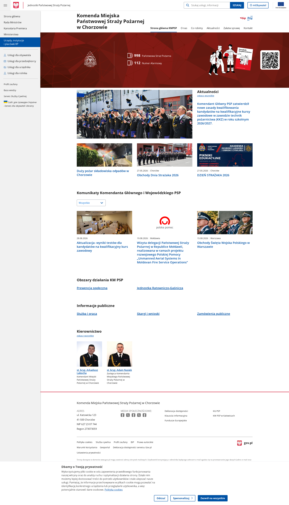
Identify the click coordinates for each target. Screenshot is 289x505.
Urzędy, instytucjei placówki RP (14, 42)
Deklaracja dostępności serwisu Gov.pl (132, 447)
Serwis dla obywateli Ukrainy (20, 104)
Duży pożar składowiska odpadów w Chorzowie (103, 173)
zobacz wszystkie (205, 95)
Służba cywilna (103, 442)
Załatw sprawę (232, 28)
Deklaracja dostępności (176, 411)
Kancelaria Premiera (15, 28)
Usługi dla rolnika (17, 73)
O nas (184, 28)
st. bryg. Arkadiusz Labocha (87, 371)
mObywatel (259, 5)
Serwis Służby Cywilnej (15, 96)
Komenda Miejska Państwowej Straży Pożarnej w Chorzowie (110, 21)
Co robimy (197, 28)
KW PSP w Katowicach (224, 415)
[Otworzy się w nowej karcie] (123, 415)
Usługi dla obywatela (19, 55)
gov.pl (248, 447)
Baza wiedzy (10, 90)
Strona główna (15, 16)
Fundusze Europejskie (176, 420)
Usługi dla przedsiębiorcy (21, 61)
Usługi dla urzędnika (18, 67)
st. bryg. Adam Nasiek (119, 370)
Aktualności (213, 28)
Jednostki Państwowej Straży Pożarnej (49, 5)
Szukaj (237, 5)
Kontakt (248, 28)
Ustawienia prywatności (89, 452)
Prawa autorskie (145, 442)
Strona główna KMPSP (163, 28)
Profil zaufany (10, 84)
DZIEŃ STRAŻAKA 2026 (213, 175)
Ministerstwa (11, 34)
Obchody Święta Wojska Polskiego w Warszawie (223, 245)
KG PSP (216, 411)
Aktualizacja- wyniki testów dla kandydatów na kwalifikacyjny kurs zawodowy (102, 247)
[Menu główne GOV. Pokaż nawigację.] (5, 5)
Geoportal (105, 447)
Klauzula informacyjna (176, 415)
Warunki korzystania (87, 447)
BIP (132, 442)
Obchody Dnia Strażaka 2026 (158, 175)
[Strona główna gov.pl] (16, 5)
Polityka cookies (84, 442)
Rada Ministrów (12, 22)
